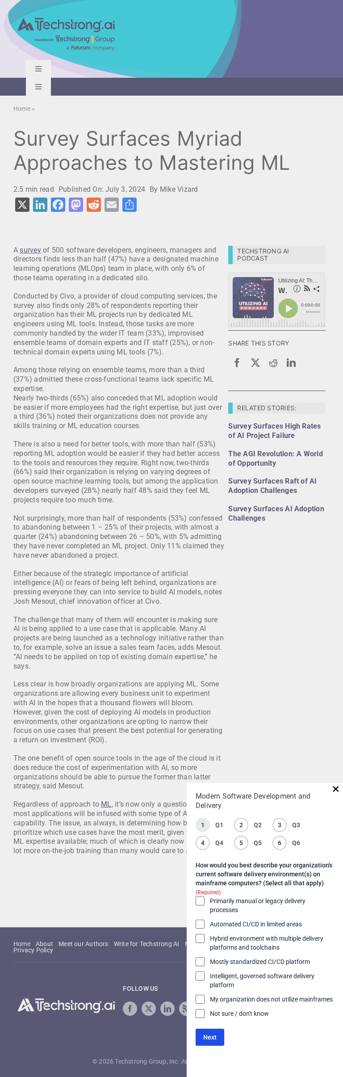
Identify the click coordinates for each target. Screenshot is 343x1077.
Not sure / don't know (239, 1013)
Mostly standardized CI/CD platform (260, 961)
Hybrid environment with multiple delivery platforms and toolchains (266, 943)
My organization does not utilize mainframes (271, 999)
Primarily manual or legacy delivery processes (257, 905)
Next (210, 1037)
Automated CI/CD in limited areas (256, 924)
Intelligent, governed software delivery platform (262, 980)
